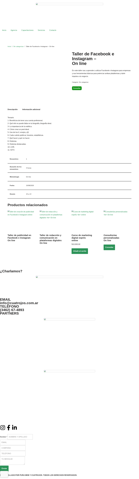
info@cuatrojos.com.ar (19, 303)
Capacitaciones (27, 30)
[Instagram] (2, 427)
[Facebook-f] (8, 427)
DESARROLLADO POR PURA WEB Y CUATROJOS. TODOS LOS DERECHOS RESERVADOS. (38, 475)
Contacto (52, 30)
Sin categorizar (18, 46)
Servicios (41, 30)
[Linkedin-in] (14, 427)
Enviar (4, 468)
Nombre (3, 437)
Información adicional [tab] (31, 109)
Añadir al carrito (79, 251)
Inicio (4, 30)
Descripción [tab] (13, 109)
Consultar (76, 88)
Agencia (14, 30)
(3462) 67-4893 (12, 310)
